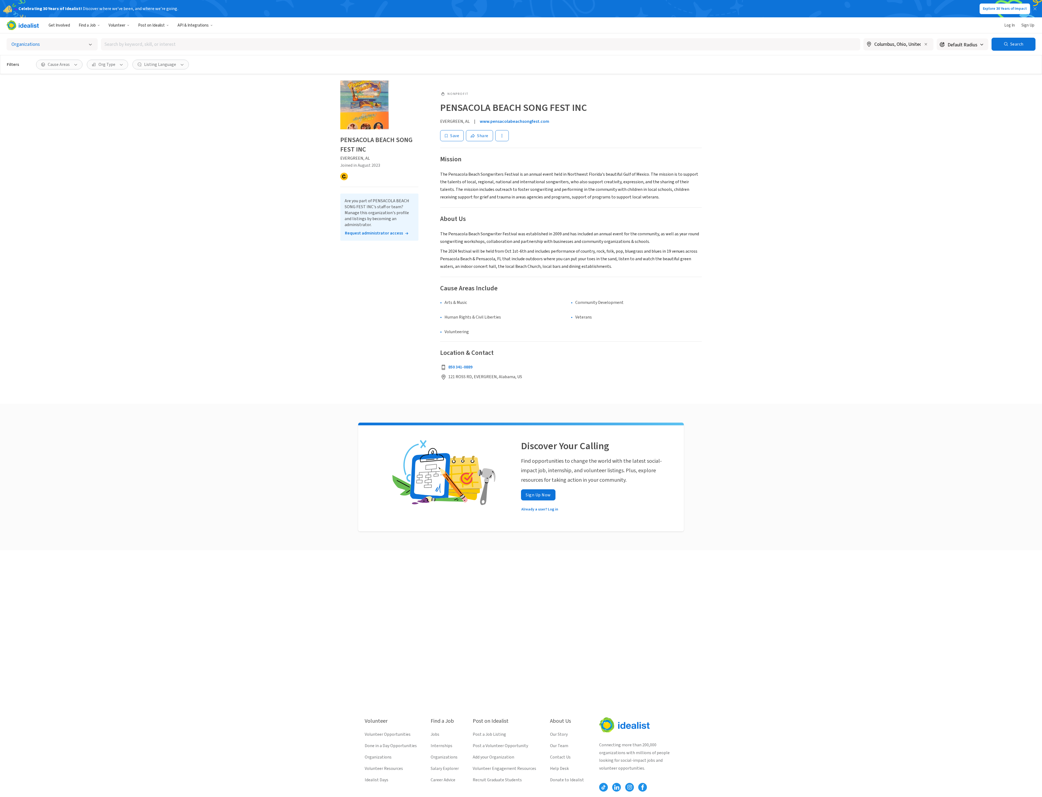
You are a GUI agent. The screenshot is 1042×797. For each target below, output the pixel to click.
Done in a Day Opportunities (391, 746)
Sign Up (1027, 25)
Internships (441, 746)
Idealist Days (376, 780)
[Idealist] (23, 25)
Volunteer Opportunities (388, 734)
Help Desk (559, 769)
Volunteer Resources (384, 769)
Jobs (435, 734)
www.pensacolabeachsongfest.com (514, 121)
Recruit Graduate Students (497, 780)
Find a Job (87, 25)
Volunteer (117, 25)
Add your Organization (493, 757)
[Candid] (344, 176)
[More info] (898, 44)
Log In (1009, 25)
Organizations (378, 757)
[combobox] (480, 44)
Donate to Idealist (567, 780)
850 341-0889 (460, 367)
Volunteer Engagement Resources (504, 769)
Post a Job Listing (489, 734)
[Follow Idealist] (603, 787)
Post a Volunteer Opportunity (500, 746)
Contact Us (560, 757)
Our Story (559, 734)
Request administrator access (374, 233)
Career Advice (443, 780)
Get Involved (59, 25)
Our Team (559, 746)
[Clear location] (926, 44)
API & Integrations (193, 25)
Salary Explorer (445, 769)
